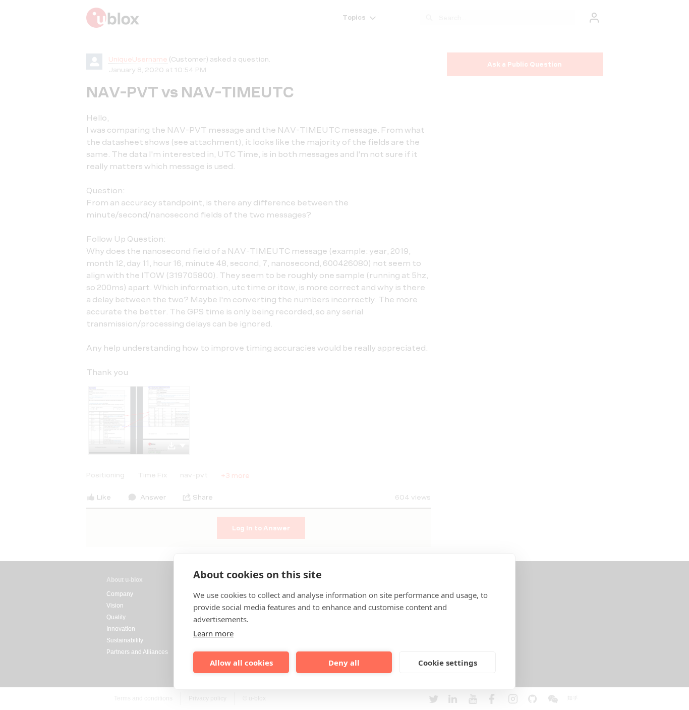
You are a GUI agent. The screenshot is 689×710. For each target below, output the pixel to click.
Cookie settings (447, 663)
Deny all (344, 663)
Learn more (213, 633)
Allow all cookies (241, 663)
